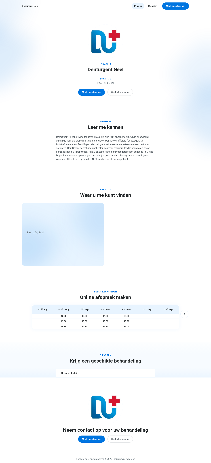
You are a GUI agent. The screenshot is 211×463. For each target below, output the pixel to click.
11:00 (105, 316)
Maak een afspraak (175, 6)
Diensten (152, 6)
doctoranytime (97, 459)
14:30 (63, 326)
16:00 (126, 326)
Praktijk (138, 6)
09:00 (126, 316)
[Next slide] (184, 314)
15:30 (105, 326)
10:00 (84, 316)
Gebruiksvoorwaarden (124, 459)
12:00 (63, 316)
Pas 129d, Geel (105, 82)
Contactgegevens (120, 92)
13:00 (84, 321)
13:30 (63, 321)
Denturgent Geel (30, 6)
